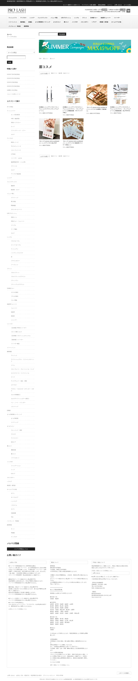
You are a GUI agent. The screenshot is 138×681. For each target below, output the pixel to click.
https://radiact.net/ (96, 597)
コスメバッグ (14, 406)
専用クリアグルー (16, 122)
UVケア (13, 473)
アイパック (14, 355)
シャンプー (14, 320)
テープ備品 (14, 229)
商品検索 (62, 34)
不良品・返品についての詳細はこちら (102, 570)
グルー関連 (14, 300)
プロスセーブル (15, 241)
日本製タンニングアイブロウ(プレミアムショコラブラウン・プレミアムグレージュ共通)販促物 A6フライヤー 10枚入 (73, 109)
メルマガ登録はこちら (21, 549)
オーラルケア (14, 497)
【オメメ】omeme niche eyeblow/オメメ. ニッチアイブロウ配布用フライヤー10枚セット (73, 143)
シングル (76, 17)
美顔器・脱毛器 (104, 22)
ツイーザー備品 (15, 343)
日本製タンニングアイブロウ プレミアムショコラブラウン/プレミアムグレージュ (49, 108)
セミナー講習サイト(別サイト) (71, 5)
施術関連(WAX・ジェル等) (18, 162)
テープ (13, 377)
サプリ (13, 509)
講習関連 (26, 26)
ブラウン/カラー (15, 260)
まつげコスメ (57, 22)
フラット (84, 17)
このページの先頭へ (124, 673)
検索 (9, 62)
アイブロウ (23, 17)
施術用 (13, 185)
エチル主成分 (14, 292)
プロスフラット (15, 272)
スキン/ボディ (84, 22)
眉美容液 (13, 450)
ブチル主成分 (14, 296)
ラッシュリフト (13, 17)
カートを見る (127, 5)
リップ (13, 469)
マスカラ (13, 434)
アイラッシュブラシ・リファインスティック (22, 360)
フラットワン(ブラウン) (17, 284)
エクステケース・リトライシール (20, 373)
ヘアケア (94, 22)
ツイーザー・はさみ (16, 158)
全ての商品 (10, 106)
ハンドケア (14, 501)
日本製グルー (93, 17)
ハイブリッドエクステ (17, 253)
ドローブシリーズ (16, 150)
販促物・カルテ (15, 189)
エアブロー (14, 385)
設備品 (30, 22)
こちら (106, 576)
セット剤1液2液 (15, 114)
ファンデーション (16, 465)
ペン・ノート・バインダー (18, 402)
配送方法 (27, 675)
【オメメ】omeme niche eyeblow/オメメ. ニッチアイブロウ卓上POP (49, 142)
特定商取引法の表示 (36, 675)
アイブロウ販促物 (16, 174)
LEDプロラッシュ (66, 17)
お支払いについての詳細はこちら (18, 609)
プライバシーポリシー (49, 675)
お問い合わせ (118, 5)
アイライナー (14, 438)
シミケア (32, 17)
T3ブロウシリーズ (16, 146)
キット (13, 529)
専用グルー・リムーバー (17, 221)
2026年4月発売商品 (12, 82)
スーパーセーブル (16, 245)
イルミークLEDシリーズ (13, 94)
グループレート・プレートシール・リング (22, 369)
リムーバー (14, 308)
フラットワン (14, 280)
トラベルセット (15, 458)
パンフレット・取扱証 (15, 26)
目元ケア (13, 442)
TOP (40, 58)
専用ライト (14, 217)
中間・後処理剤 (15, 118)
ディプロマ (14, 536)
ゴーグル (13, 225)
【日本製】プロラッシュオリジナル (20, 335)
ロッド (13, 126)
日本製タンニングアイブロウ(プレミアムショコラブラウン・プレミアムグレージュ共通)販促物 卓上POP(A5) (120, 108)
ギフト (13, 493)
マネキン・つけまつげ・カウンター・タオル (22, 389)
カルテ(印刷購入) (15, 394)
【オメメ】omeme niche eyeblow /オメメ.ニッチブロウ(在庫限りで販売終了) (96, 109)
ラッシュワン (14, 249)
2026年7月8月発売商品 (13, 74)
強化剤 (13, 316)
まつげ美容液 (14, 418)
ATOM (61, 675)
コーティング (14, 422)
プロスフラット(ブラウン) (18, 276)
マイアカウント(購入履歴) (89, 5)
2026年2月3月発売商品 (13, 86)
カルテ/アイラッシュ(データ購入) (20, 398)
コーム (13, 365)
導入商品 (13, 201)
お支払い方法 (19, 675)
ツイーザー (117, 17)
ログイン (109, 5)
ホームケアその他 (116, 22)
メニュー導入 (54, 17)
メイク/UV (75, 22)
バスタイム (14, 505)
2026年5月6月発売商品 (13, 78)
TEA (12, 517)
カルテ (13, 134)
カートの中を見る (12, 36)
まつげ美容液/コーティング (42, 22)
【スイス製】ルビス (16, 332)
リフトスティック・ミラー (18, 130)
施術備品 (22, 22)
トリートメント (13, 22)
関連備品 (13, 205)
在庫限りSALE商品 (12, 90)
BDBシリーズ (14, 142)
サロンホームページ (16, 209)
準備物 (13, 533)
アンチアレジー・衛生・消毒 (19, 381)
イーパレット (14, 264)
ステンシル (14, 166)
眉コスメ (66, 22)
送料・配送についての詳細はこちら (60, 665)
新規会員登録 (101, 5)
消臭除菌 (13, 513)
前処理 (13, 312)
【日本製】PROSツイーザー (19, 328)
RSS (57, 675)
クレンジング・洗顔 (16, 430)
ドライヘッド (14, 197)
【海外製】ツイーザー (17, 339)
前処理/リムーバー (106, 17)
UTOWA (13, 154)
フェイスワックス (42, 17)
